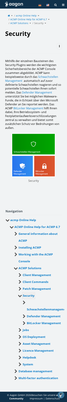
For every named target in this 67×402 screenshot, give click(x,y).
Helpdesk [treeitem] (29, 357)
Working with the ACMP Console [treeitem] (36, 257)
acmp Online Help (26, 15)
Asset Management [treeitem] (36, 344)
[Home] (9, 15)
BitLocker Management (28, 108)
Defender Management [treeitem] (43, 316)
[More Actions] (59, 46)
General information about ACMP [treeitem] (38, 237)
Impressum (36, 398)
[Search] (55, 5)
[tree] (33, 299)
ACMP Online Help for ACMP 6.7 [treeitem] (37, 227)
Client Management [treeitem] (37, 275)
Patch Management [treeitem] (37, 289)
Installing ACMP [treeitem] (30, 247)
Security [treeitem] (29, 296)
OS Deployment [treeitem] (34, 337)
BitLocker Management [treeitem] (44, 323)
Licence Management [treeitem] (38, 351)
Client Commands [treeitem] (35, 282)
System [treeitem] (28, 364)
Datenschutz (53, 398)
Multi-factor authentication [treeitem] (38, 378)
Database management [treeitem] (35, 371)
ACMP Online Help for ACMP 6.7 (28, 19)
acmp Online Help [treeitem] (23, 220)
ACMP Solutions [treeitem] (30, 268)
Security (38, 23)
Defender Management (37, 92)
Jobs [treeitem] (26, 330)
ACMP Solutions (19, 23)
